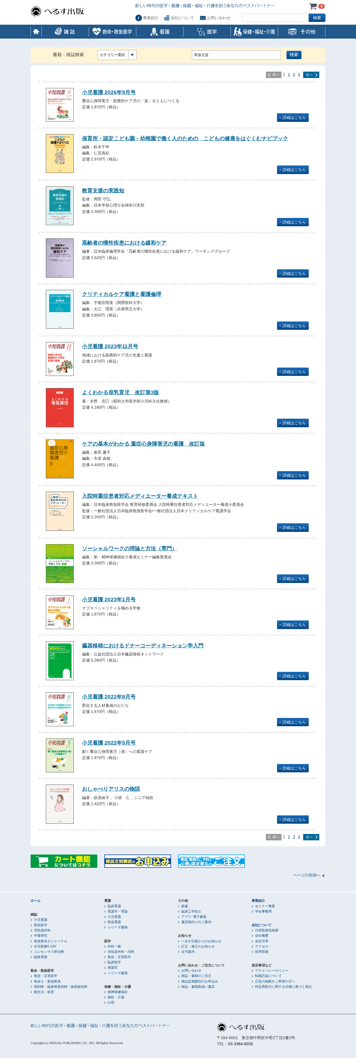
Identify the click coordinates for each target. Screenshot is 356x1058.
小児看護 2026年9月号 (109, 92)
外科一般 (114, 946)
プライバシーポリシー (271, 970)
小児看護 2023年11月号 (110, 346)
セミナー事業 (265, 906)
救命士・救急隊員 (47, 981)
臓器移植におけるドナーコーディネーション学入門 (143, 645)
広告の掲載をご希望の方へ (275, 981)
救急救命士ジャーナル (50, 941)
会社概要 (261, 936)
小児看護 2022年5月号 (109, 743)
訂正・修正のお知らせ (198, 946)
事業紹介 (151, 18)
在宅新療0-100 (45, 946)
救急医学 (40, 925)
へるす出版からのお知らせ (201, 941)
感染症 (113, 967)
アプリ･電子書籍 (193, 917)
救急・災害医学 (45, 976)
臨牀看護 (40, 957)
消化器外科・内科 (121, 952)
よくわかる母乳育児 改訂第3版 (120, 392)
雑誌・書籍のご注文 (196, 976)
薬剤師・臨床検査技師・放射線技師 (60, 987)
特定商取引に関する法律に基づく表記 (283, 987)
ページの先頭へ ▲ (309, 875)
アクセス (261, 946)
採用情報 (261, 952)
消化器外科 (42, 930)
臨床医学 (114, 962)
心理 (111, 1002)
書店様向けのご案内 (196, 922)
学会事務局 (263, 911)
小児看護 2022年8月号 (109, 696)
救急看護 (114, 922)
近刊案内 (188, 952)
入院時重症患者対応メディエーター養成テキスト (140, 496)
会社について (182, 18)
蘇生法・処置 (44, 992)
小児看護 (40, 920)
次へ (309, 75)
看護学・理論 (118, 911)
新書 (184, 906)
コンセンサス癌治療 (49, 952)
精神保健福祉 (118, 992)
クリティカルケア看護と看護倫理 (121, 294)
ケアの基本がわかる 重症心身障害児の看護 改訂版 (143, 444)
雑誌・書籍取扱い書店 (198, 987)
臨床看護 (114, 906)
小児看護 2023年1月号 (109, 599)
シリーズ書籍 (118, 927)
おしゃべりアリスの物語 (111, 789)
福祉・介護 (116, 997)
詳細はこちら (294, 117)
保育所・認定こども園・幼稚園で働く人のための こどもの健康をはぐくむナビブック (185, 138)
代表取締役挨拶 (266, 930)
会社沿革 (261, 941)
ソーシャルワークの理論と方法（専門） (129, 548)
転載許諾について (268, 976)
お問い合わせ (218, 18)
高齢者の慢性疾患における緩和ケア (124, 243)
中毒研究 (40, 936)
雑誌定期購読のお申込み (199, 981)
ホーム (36, 32)
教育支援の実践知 (103, 190)
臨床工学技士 (191, 911)
